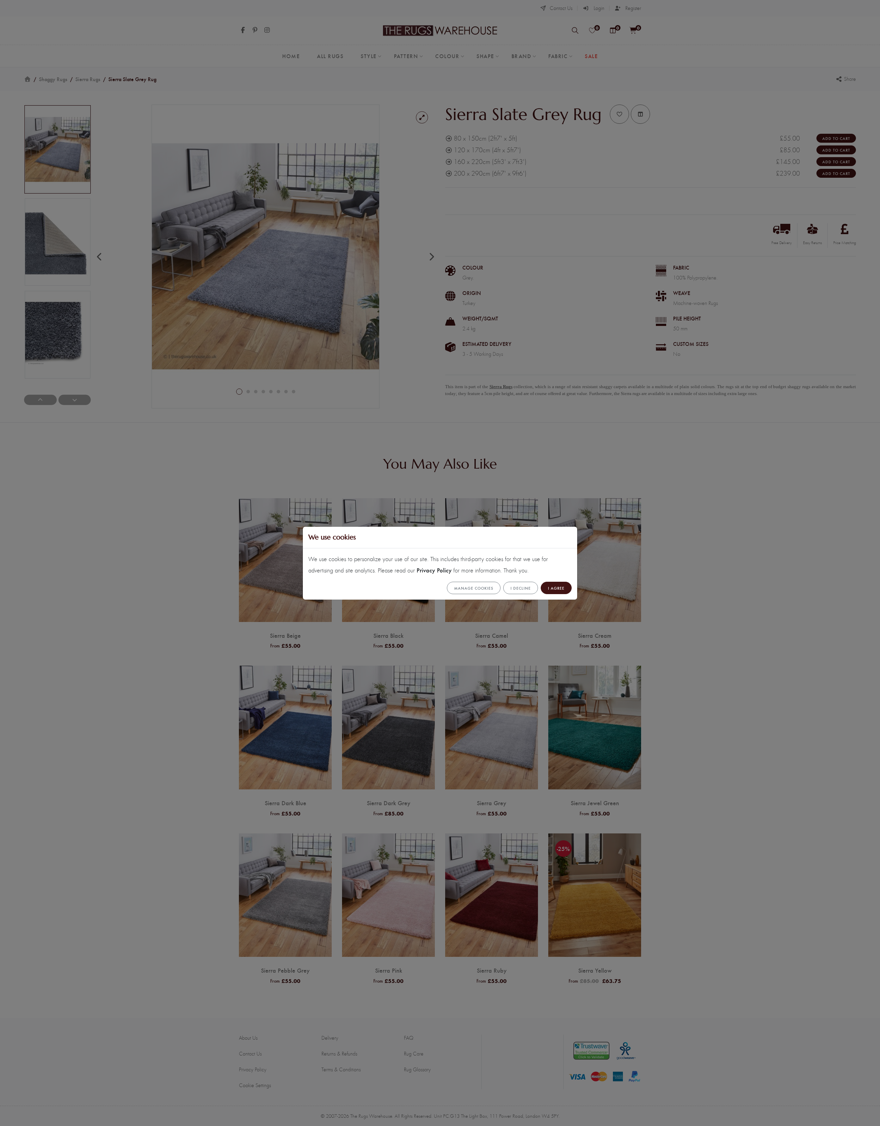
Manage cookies (473, 588)
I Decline (520, 588)
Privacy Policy (434, 570)
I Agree (556, 588)
